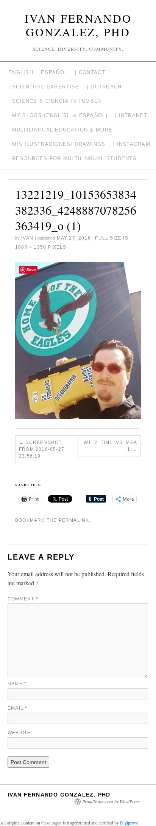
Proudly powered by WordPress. (111, 801)
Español (54, 72)
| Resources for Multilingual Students (72, 158)
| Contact (90, 72)
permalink (74, 520)
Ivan (27, 238)
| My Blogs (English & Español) (58, 115)
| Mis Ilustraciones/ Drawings (57, 144)
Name (17, 683)
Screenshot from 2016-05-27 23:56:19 (41, 449)
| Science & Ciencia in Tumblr (54, 101)
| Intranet (131, 115)
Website (19, 732)
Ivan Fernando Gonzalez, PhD (78, 25)
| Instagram (131, 144)
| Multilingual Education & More (60, 130)
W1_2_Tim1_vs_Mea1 (110, 446)
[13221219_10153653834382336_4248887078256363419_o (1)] (78, 340)
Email (17, 708)
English (20, 72)
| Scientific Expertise (44, 87)
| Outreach (104, 87)
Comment (23, 599)
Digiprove (129, 823)
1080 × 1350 (30, 247)
